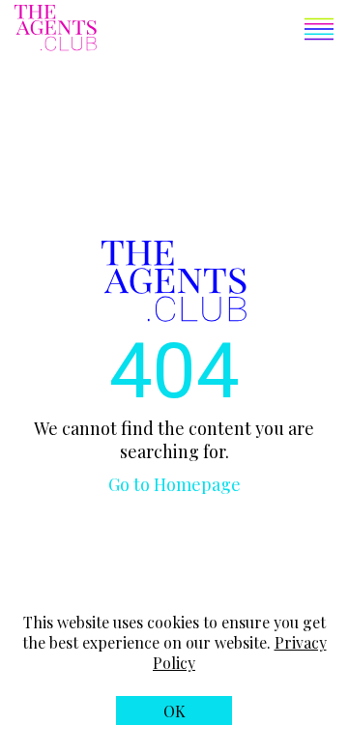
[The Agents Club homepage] (55, 29)
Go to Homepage (174, 484)
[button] (215, 31)
